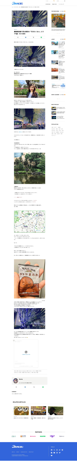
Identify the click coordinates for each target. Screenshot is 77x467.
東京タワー (21, 131)
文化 (15, 370)
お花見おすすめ (61, 46)
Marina (21, 379)
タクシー (31, 370)
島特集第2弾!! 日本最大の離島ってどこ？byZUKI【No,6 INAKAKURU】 (62, 63)
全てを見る (62, 11)
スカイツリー (54, 135)
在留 (52, 132)
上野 (59, 128)
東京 (17, 370)
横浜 (61, 133)
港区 (32, 372)
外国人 (20, 372)
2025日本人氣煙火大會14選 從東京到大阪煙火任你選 (61, 112)
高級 (37, 372)
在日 (62, 130)
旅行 (57, 130)
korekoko (61, 132)
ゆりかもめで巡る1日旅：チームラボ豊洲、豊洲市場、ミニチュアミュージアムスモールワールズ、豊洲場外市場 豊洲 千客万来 (62, 54)
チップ (34, 370)
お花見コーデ (60, 47)
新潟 (62, 65)
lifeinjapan (53, 130)
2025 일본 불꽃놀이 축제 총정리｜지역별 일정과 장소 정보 (61, 108)
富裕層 (23, 372)
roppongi (24, 370)
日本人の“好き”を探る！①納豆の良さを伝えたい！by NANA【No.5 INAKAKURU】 (62, 71)
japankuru (63, 57)
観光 (59, 45)
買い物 (61, 45)
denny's (20, 370)
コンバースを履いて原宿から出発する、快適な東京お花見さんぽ (62, 43)
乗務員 (37, 370)
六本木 (40, 370)
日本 (62, 128)
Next (64, 410)
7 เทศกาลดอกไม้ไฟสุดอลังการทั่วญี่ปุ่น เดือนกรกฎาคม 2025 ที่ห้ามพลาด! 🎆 (61, 117)
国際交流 (58, 132)
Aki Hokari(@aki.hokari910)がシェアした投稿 (26, 366)
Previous (12, 410)
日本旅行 (58, 133)
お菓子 (28, 370)
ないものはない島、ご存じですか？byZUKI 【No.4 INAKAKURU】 (62, 77)
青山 (35, 372)
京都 (55, 133)
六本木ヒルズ (16, 372)
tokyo (60, 130)
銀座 (52, 133)
